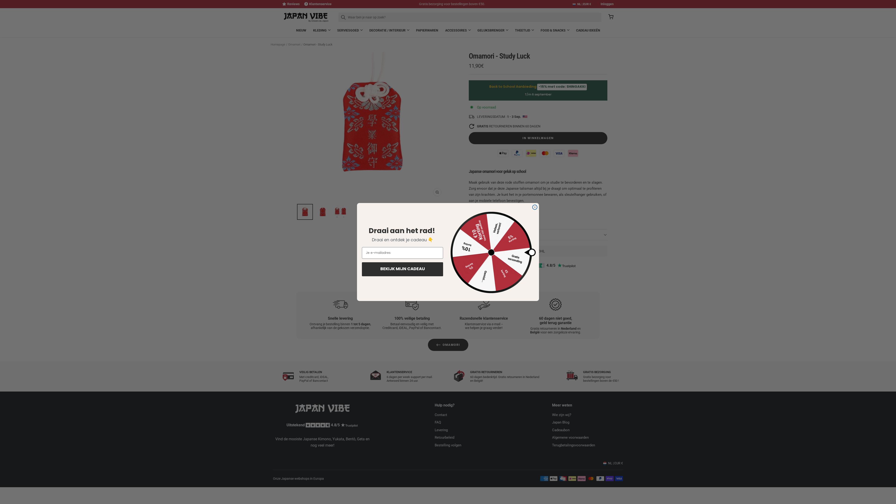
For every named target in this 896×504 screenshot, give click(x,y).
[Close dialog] (534, 207)
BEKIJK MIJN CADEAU (402, 269)
